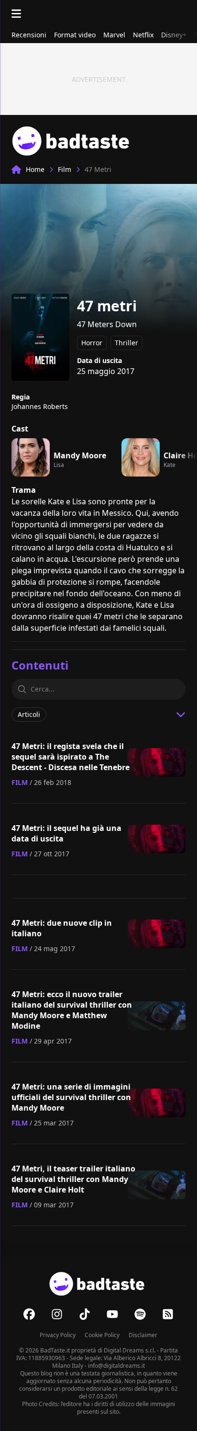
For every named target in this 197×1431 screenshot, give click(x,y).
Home (35, 169)
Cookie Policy (102, 1335)
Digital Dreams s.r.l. (129, 1350)
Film (64, 169)
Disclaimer (143, 1335)
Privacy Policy (58, 1335)
